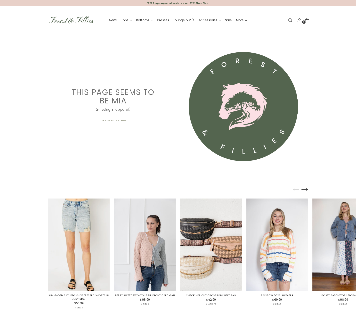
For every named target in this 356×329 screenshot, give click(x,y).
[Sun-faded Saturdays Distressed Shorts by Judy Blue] (79, 245)
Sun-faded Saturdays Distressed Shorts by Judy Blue (78, 297)
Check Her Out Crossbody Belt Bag (211, 295)
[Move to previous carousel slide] (296, 189)
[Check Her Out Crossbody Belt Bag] (211, 245)
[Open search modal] (290, 20)
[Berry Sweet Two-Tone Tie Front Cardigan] (145, 245)
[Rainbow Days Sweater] (277, 245)
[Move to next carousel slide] (304, 189)
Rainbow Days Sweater (277, 295)
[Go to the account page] (298, 20)
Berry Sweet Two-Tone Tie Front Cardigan (145, 295)
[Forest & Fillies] (71, 20)
